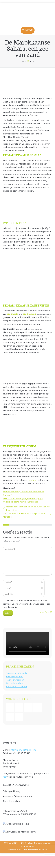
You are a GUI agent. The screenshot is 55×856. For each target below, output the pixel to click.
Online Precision (39, 849)
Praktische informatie (17, 673)
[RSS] (10, 717)
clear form (44, 612)
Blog (32, 61)
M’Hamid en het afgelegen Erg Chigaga (23, 498)
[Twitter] (19, 717)
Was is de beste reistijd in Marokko (20, 501)
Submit (8, 612)
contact (33, 480)
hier (5, 776)
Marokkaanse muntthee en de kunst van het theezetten (28, 508)
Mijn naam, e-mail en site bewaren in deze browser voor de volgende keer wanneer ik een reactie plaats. (26, 604)
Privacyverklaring (14, 676)
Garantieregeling (14, 683)
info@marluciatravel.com (23, 749)
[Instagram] (19, 708)
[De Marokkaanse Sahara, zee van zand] (23, 84)
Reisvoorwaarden (15, 679)
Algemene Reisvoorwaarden (17, 796)
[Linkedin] (29, 708)
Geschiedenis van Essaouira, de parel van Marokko (24, 515)
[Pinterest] (38, 708)
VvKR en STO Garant (16, 686)
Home (23, 61)
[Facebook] (10, 708)
